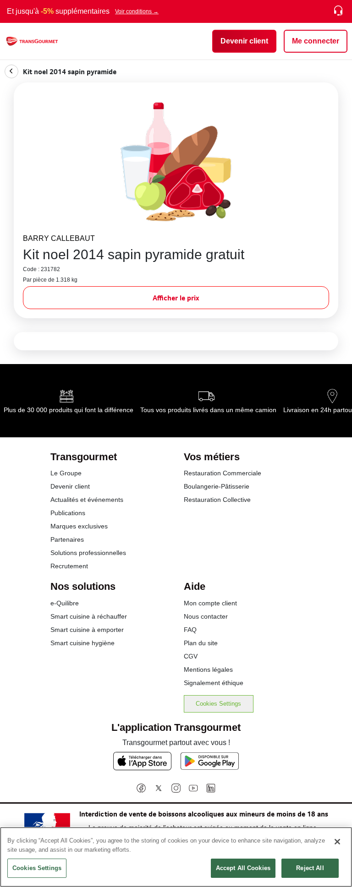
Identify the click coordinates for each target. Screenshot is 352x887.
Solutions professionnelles (88, 552)
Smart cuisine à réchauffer (88, 616)
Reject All (310, 868)
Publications (67, 513)
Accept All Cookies (243, 868)
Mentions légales (208, 669)
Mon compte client (210, 603)
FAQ (190, 629)
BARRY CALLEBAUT (59, 238)
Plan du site (201, 643)
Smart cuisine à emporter (87, 629)
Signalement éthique (213, 682)
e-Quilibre (64, 603)
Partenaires (67, 539)
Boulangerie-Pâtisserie (216, 486)
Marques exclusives (79, 526)
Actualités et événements (86, 499)
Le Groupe (66, 473)
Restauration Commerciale (222, 473)
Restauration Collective (217, 499)
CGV (191, 656)
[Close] (337, 842)
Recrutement (69, 566)
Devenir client (70, 486)
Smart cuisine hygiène (82, 643)
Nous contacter (206, 616)
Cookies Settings (218, 703)
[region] (176, 857)
